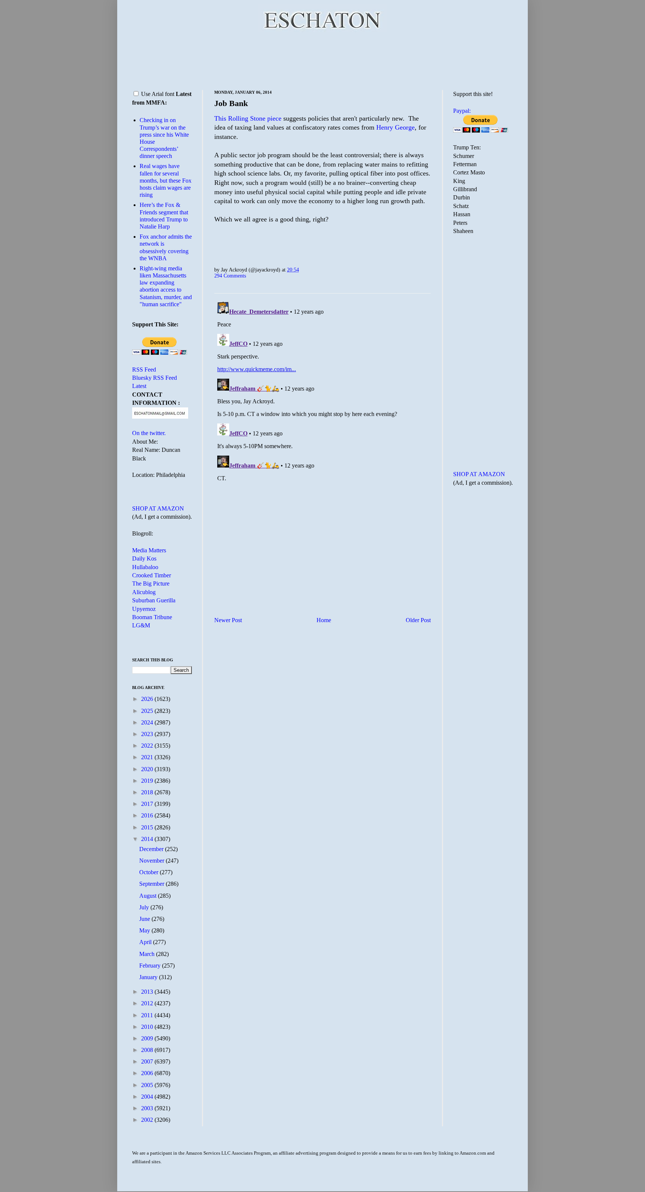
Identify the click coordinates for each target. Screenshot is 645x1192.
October (149, 872)
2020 (148, 769)
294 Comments (230, 276)
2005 (148, 1085)
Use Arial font (158, 94)
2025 (148, 711)
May (145, 930)
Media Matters (149, 550)
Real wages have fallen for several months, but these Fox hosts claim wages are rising (165, 180)
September (152, 884)
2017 (148, 804)
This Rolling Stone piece (247, 118)
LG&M (141, 625)
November (152, 860)
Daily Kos (144, 558)
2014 (148, 839)
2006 (148, 1073)
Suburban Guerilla (153, 600)
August (148, 896)
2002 (148, 1120)
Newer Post (228, 620)
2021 (148, 757)
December (152, 849)
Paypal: (462, 111)
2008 (148, 1050)
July (144, 907)
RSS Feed (144, 369)
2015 (148, 827)
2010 (148, 1027)
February (150, 965)
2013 (148, 991)
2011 (148, 1015)
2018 (148, 792)
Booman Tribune (152, 617)
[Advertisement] (322, 60)
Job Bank (231, 103)
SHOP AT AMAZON (158, 508)
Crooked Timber (151, 575)
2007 (148, 1061)
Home (324, 620)
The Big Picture (150, 583)
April (146, 942)
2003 (148, 1108)
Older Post (418, 620)
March (147, 954)
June (145, 919)
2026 (148, 699)
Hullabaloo (145, 567)
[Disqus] (322, 392)
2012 (148, 1003)
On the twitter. (149, 433)
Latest (139, 386)
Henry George (395, 127)
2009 (148, 1038)
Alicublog (144, 592)
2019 (148, 780)
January (149, 977)
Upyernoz (144, 609)
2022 (148, 745)
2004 (148, 1096)
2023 (148, 734)
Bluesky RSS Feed (154, 378)
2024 (148, 722)
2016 (148, 815)
